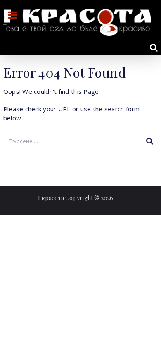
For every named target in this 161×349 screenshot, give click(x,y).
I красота (51, 198)
